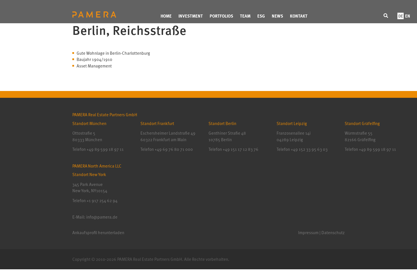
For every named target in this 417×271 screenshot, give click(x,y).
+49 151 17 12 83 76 (240, 149)
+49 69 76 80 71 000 (174, 149)
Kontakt (299, 16)
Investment (190, 16)
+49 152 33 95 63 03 (309, 149)
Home (166, 16)
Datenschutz (333, 232)
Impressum (308, 232)
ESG (261, 16)
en (407, 16)
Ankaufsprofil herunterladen (98, 232)
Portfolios (221, 16)
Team (245, 16)
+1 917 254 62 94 (102, 200)
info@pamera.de (101, 217)
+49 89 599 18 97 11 (105, 149)
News (277, 16)
